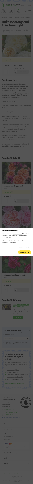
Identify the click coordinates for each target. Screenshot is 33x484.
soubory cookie (17, 234)
